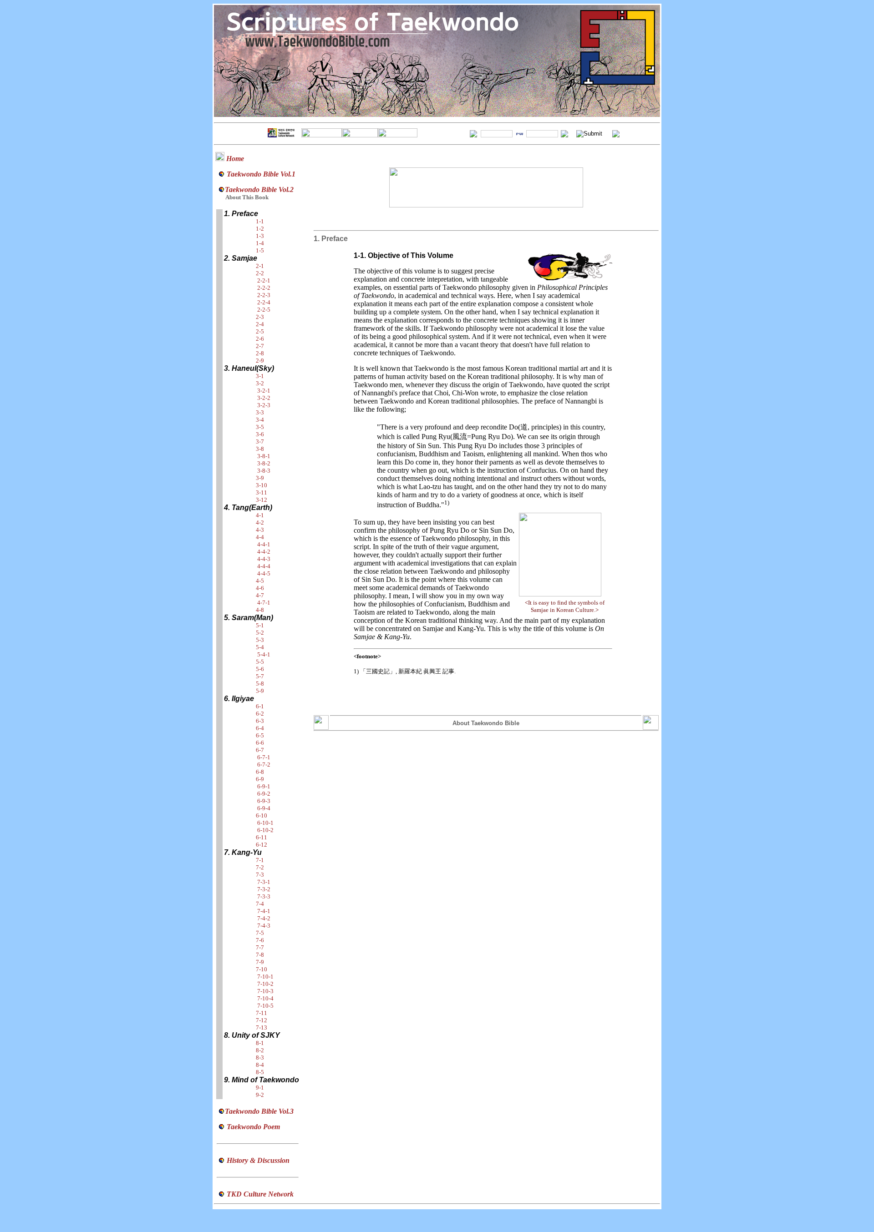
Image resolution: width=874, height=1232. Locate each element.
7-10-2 (265, 983)
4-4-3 (263, 558)
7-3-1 (263, 882)
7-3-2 (263, 889)
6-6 (260, 742)
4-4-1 (263, 544)
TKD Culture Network (260, 1194)
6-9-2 (263, 793)
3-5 (260, 427)
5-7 (260, 676)
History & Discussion (258, 1160)
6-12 (261, 844)
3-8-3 (263, 470)
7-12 (261, 1020)
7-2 (260, 867)
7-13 (261, 1027)
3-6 (260, 434)
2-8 (260, 353)
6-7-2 (263, 764)
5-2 (260, 632)
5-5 (260, 661)
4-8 (260, 609)
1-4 (260, 243)
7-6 (260, 940)
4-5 (260, 580)
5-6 (260, 669)
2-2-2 (263, 287)
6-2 (260, 713)
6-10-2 (265, 830)
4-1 (260, 515)
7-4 (260, 903)
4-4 (260, 537)
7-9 (260, 962)
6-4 (260, 728)
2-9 (260, 360)
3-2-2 (263, 397)
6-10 (261, 815)
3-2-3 (263, 405)
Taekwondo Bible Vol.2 (259, 189)
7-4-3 (263, 925)
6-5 (260, 735)
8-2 (260, 1050)
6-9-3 (263, 801)
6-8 (260, 771)
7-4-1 (263, 911)
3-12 (261, 499)
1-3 (260, 235)
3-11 (261, 492)
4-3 (260, 529)
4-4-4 (263, 566)
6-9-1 (263, 786)
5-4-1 (263, 654)
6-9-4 (263, 808)
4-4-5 (263, 573)
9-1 (260, 1087)
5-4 (260, 647)
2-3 (260, 316)
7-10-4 (265, 998)
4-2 (260, 522)
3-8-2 (263, 463)
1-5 (260, 250)
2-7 (260, 346)
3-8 (260, 448)
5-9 (260, 690)
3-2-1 (263, 390)
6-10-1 (265, 822)
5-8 (260, 683)
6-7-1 (263, 757)
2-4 (260, 324)
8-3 (260, 1057)
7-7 (260, 947)
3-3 (260, 412)
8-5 (260, 1072)
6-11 (261, 837)
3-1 (260, 376)
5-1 (260, 625)
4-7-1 (263, 602)
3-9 (260, 478)
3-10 (261, 485)
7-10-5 (265, 1005)
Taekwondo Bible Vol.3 (259, 1111)
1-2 (260, 228)
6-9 (260, 779)
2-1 (260, 266)
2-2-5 (263, 309)
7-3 (260, 874)
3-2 (260, 383)
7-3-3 (263, 896)
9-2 (260, 1094)
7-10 (261, 969)
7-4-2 (263, 918)
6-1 (260, 706)
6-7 (260, 750)
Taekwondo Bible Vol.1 (261, 174)
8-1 (260, 1043)
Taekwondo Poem (253, 1127)
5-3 (260, 639)
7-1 (260, 860)
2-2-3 (263, 295)
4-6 (260, 588)
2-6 (260, 338)
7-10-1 (265, 976)
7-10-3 (265, 991)
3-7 (260, 441)
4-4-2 (263, 551)
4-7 (260, 595)
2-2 (260, 273)
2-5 (260, 331)
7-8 (260, 954)
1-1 (260, 221)
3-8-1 (263, 456)
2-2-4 (263, 302)
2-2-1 (263, 280)
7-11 (261, 1013)
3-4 (260, 419)
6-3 (260, 720)
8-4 (260, 1064)
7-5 (260, 932)
